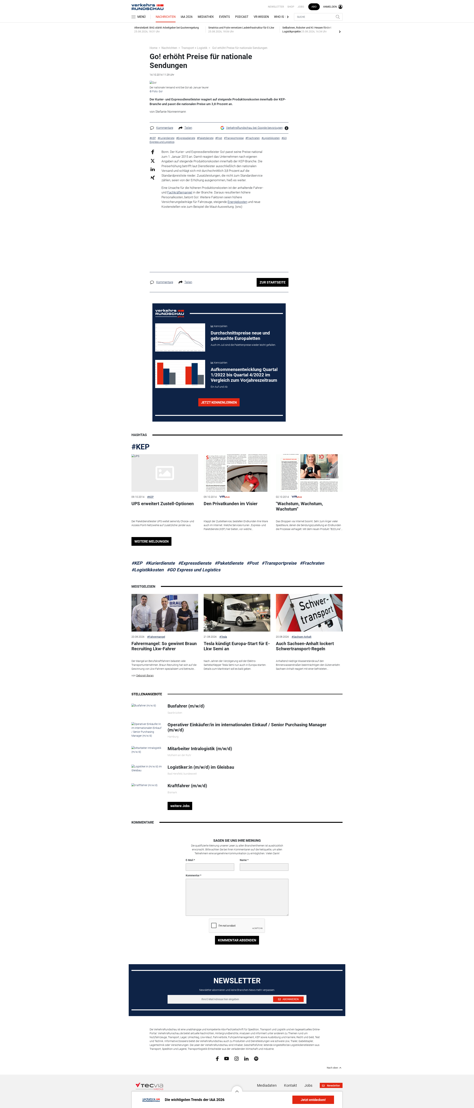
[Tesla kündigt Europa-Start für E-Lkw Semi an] (237, 613)
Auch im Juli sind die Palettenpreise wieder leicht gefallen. (243, 344)
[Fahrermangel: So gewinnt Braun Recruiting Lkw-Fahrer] (164, 613)
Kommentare (164, 128)
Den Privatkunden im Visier (231, 503)
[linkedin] (246, 1058)
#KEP (140, 447)
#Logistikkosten (147, 569)
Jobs (301, 6)
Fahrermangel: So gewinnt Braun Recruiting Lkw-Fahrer (164, 646)
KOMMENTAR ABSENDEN (237, 940)
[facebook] (217, 1058)
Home (153, 48)
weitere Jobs (180, 806)
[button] (237, 1088)
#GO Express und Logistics (193, 569)
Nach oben (332, 1067)
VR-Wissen (261, 17)
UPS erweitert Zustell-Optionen (162, 503)
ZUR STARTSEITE (273, 282)
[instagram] (236, 1058)
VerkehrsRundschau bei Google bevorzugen (254, 128)
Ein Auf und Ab (219, 386)
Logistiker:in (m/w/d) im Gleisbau (201, 767)
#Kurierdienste (160, 563)
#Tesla (223, 636)
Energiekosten (237, 202)
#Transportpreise (279, 563)
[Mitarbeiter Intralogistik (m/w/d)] (146, 749)
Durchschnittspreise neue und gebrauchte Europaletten (240, 335)
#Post (252, 563)
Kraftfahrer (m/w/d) (187, 785)
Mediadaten (267, 1085)
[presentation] (340, 31)
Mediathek (206, 17)
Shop (290, 6)
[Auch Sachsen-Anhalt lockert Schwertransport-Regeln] (309, 613)
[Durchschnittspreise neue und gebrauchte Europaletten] (180, 337)
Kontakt (290, 1085)
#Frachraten (312, 563)
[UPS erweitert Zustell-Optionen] (164, 473)
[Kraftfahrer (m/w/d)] (144, 785)
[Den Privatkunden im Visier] (237, 473)
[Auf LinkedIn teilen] (153, 169)
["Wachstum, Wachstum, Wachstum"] (309, 473)
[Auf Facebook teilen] (152, 151)
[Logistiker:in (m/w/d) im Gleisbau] (146, 768)
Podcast (241, 17)
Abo (314, 6)
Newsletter (276, 6)
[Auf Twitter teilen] (153, 160)
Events (224, 17)
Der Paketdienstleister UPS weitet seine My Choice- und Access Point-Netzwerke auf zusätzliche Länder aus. (162, 523)
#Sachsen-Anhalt (301, 636)
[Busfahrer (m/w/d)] (143, 705)
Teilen (188, 128)
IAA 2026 (187, 17)
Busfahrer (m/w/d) (186, 706)
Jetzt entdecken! (313, 1100)
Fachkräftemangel (179, 192)
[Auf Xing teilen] (153, 177)
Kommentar (193, 875)
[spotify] (256, 1058)
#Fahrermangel (156, 636)
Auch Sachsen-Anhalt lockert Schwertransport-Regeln (305, 646)
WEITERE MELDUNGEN (151, 541)
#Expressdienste (194, 563)
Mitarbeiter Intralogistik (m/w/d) (200, 748)
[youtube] (226, 1058)
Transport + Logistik (194, 48)
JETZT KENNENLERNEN (219, 402)
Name (243, 860)
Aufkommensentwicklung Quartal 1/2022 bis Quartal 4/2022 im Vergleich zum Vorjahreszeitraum (244, 375)
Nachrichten (166, 17)
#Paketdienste (229, 563)
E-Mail (189, 860)
